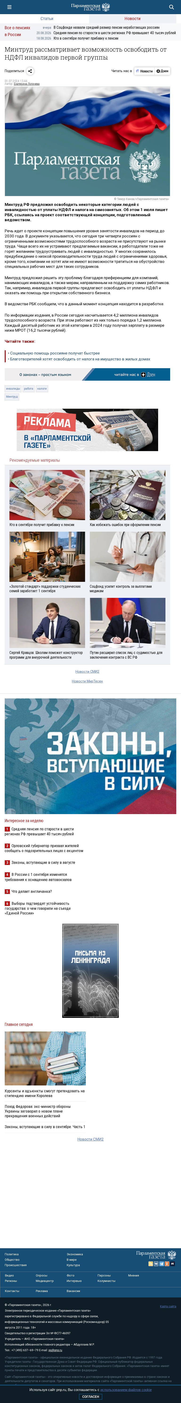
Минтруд (12, 396)
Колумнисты (106, 1281)
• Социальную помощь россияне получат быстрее (54, 353)
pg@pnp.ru (55, 1350)
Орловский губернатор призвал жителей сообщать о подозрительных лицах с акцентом (44, 848)
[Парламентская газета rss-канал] (150, 1263)
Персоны (104, 1275)
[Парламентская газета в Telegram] (161, 1263)
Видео (9, 1275)
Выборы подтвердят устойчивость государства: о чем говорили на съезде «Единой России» (38, 908)
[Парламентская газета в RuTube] (172, 1263)
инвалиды (13, 388)
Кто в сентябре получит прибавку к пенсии (77, 38)
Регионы (11, 1281)
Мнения (133, 1275)
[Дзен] (162, 71)
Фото (70, 1275)
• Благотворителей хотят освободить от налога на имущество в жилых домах (79, 359)
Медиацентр (45, 1281)
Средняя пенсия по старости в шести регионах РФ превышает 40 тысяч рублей (106, 33)
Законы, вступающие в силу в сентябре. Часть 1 (45, 1126)
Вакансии (73, 1291)
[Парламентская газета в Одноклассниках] (167, 1263)
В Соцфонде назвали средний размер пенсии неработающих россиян (101, 27)
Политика (12, 1254)
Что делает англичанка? (32, 891)
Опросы (41, 1275)
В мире (72, 1259)
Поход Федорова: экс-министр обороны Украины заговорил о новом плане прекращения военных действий (38, 1111)
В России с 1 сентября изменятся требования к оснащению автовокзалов (38, 877)
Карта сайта (168, 1306)
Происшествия (16, 1265)
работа (28, 388)
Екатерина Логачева (27, 84)
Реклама (42, 1291)
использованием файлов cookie (126, 1390)
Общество (12, 1259)
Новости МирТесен (87, 681)
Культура (73, 1265)
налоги (42, 388)
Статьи (47, 18)
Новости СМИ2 (87, 672)
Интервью (74, 1281)
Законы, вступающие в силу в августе (43, 862)
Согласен (90, 1397)
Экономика (75, 1254)
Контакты (12, 1291)
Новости (132, 18)
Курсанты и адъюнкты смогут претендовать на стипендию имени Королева (45, 1093)
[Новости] (144, 71)
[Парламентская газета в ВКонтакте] (156, 1263)
